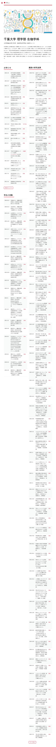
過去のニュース (8, 187)
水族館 (24, 151)
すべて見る (32, 742)
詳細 (24, 72)
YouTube (25, 124)
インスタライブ (14, 154)
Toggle (3, 3)
